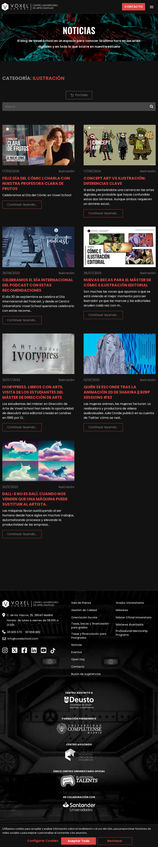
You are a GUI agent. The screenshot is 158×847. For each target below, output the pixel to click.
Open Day (78, 659)
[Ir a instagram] (5, 650)
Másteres (122, 610)
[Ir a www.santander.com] (79, 806)
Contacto (133, 6)
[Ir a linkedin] (34, 650)
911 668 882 (32, 632)
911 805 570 (14, 632)
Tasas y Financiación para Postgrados (88, 636)
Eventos (76, 652)
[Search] (151, 106)
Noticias (76, 645)
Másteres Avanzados (130, 625)
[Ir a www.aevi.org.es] (79, 754)
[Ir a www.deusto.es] (79, 702)
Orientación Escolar (84, 617)
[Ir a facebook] (24, 650)
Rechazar (114, 841)
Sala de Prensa (81, 603)
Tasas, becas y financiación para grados (90, 625)
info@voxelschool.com (23, 638)
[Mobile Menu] (151, 6)
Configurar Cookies (42, 841)
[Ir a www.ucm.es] (79, 728)
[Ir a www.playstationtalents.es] (79, 781)
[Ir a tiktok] (52, 650)
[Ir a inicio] (30, 7)
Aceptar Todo (79, 841)
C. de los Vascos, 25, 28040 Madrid (30, 615)
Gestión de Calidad (84, 610)
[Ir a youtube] (43, 650)
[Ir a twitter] (14, 650)
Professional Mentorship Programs (132, 633)
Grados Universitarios (130, 603)
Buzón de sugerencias (86, 674)
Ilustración (66, 171)
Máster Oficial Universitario (134, 617)
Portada (81, 95)
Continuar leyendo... (22, 204)
